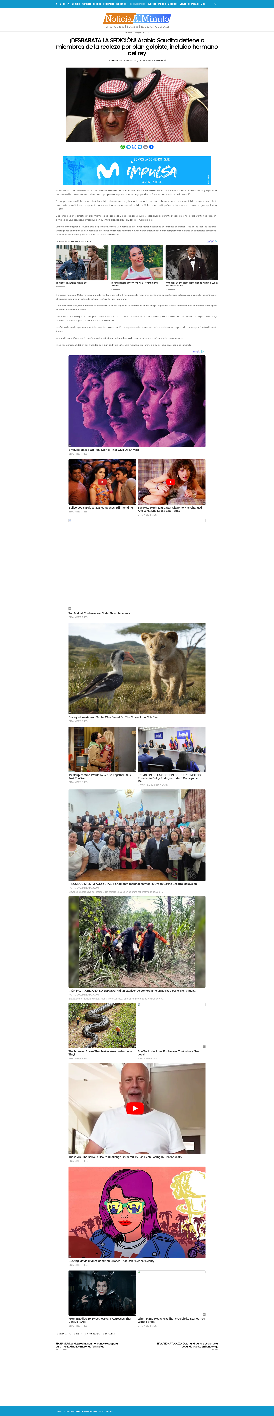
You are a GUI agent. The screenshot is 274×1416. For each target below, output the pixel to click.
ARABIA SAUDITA (65, 1334)
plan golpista (94, 1334)
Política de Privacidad (93, 1411)
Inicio (77, 3)
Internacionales (137, 3)
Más (203, 3)
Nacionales (122, 3)
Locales (97, 3)
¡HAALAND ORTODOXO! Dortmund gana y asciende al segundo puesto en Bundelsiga (187, 1346)
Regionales (108, 3)
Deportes (173, 3)
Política (162, 3)
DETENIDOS (79, 1334)
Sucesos (152, 3)
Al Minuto (86, 3)
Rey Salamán (110, 1334)
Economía (193, 3)
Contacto (109, 1411)
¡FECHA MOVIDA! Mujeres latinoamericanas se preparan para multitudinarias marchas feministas (87, 1346)
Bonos (183, 3)
